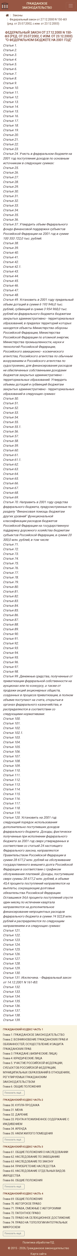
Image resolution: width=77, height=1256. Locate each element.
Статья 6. (10, 69)
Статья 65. (11, 478)
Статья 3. (10, 55)
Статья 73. (11, 554)
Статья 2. (10, 50)
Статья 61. (11, 455)
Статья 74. (11, 558)
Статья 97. (11, 667)
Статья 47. (11, 290)
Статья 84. (11, 606)
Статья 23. (11, 149)
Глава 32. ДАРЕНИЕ (15, 1114)
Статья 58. (11, 441)
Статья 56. (11, 431)
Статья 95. (11, 657)
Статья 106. (11, 751)
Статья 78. (11, 577)
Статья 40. (11, 252)
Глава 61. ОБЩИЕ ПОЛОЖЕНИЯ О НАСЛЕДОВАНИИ (35, 1152)
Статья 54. (11, 417)
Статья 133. (11, 992)
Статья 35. (11, 215)
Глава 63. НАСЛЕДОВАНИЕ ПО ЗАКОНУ (28, 1161)
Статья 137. (11, 1010)
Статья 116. (11, 799)
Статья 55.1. (12, 427)
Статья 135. (11, 1001)
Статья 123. (11, 940)
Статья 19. (11, 130)
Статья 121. (11, 930)
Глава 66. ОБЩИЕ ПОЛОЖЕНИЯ (22, 1180)
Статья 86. (11, 615)
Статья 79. (11, 582)
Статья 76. (11, 568)
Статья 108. (11, 761)
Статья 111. (11, 775)
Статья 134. (11, 996)
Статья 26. (11, 172)
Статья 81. (11, 591)
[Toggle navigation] (71, 5)
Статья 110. (11, 770)
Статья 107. (11, 756)
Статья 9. (10, 83)
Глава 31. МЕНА (13, 1109)
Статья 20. (11, 135)
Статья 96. (11, 662)
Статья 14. (11, 106)
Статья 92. (11, 643)
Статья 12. (11, 97)
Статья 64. (11, 474)
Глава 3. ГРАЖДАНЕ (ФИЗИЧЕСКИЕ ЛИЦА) (30, 1053)
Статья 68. (11, 493)
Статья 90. (11, 634)
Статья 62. (11, 464)
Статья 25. (11, 168)
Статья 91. (11, 638)
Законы (18, 15)
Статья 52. (11, 408)
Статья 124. (11, 944)
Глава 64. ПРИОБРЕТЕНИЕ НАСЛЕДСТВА (29, 1166)
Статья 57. (11, 436)
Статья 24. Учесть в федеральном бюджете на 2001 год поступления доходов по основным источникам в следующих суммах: (37, 158)
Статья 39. (11, 248)
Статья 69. (11, 497)
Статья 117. (11, 803)
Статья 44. (11, 276)
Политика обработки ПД (38, 1242)
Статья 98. (11, 671)
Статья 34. (11, 210)
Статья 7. (10, 74)
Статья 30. (11, 191)
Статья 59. (11, 445)
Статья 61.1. (12, 460)
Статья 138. (11, 1015)
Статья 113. (11, 784)
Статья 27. (11, 177)
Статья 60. (11, 450)
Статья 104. (11, 742)
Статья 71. (11, 544)
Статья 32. (11, 201)
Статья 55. (11, 422)
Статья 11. (11, 92)
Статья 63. (11, 469)
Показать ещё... (14, 1092)
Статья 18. (11, 125)
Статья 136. (11, 1006)
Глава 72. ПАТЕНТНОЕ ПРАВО (22, 1213)
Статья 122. (11, 935)
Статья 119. (11, 813)
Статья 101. (11, 723)
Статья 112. (11, 780)
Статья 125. (11, 949)
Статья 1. (10, 45)
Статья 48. (11, 295)
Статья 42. (11, 262)
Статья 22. (11, 144)
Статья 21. (11, 139)
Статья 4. (10, 59)
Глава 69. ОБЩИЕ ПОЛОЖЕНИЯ (22, 1198)
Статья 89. (11, 629)
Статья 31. (11, 196)
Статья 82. (11, 596)
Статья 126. (11, 954)
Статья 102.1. (13, 733)
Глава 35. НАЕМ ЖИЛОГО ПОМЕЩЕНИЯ (28, 1133)
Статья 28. (11, 182)
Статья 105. (11, 747)
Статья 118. (11, 808)
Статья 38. (11, 243)
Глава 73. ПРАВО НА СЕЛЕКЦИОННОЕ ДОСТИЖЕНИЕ (36, 1217)
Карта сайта (38, 1253)
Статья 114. (11, 789)
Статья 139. (11, 1020)
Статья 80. (11, 587)
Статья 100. (11, 718)
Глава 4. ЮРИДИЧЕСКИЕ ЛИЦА (22, 1058)
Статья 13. (11, 102)
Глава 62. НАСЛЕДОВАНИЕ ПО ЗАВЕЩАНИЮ (31, 1156)
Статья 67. (11, 488)
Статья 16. (11, 116)
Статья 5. (10, 64)
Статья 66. (11, 483)
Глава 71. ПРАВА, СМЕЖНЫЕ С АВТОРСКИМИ (32, 1208)
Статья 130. (11, 973)
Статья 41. (11, 257)
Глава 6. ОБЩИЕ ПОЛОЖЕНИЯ (22, 1086)
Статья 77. (11, 573)
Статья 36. (11, 219)
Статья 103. (11, 737)
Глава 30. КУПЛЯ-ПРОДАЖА (21, 1105)
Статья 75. (11, 563)
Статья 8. (10, 78)
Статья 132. (11, 987)
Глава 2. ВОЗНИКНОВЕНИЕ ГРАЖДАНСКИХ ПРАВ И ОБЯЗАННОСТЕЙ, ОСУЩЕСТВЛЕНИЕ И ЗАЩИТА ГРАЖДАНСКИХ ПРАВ (35, 1044)
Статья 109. (11, 766)
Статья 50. (11, 398)
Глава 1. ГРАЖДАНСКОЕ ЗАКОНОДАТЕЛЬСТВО (34, 1034)
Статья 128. (11, 963)
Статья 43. (11, 271)
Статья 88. (11, 624)
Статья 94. (11, 653)
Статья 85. (11, 610)
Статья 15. (11, 111)
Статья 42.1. (12, 267)
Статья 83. (11, 601)
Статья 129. (11, 968)
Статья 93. (11, 648)
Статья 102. (11, 728)
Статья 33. (11, 205)
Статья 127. (11, 959)
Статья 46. (11, 285)
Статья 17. (11, 121)
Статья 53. (11, 412)
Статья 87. (11, 620)
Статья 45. (11, 281)
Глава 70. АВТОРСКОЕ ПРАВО (22, 1203)
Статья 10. (11, 88)
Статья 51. (11, 403)
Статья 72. (11, 549)
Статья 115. (11, 794)
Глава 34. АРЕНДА (15, 1128)
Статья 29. (11, 187)
